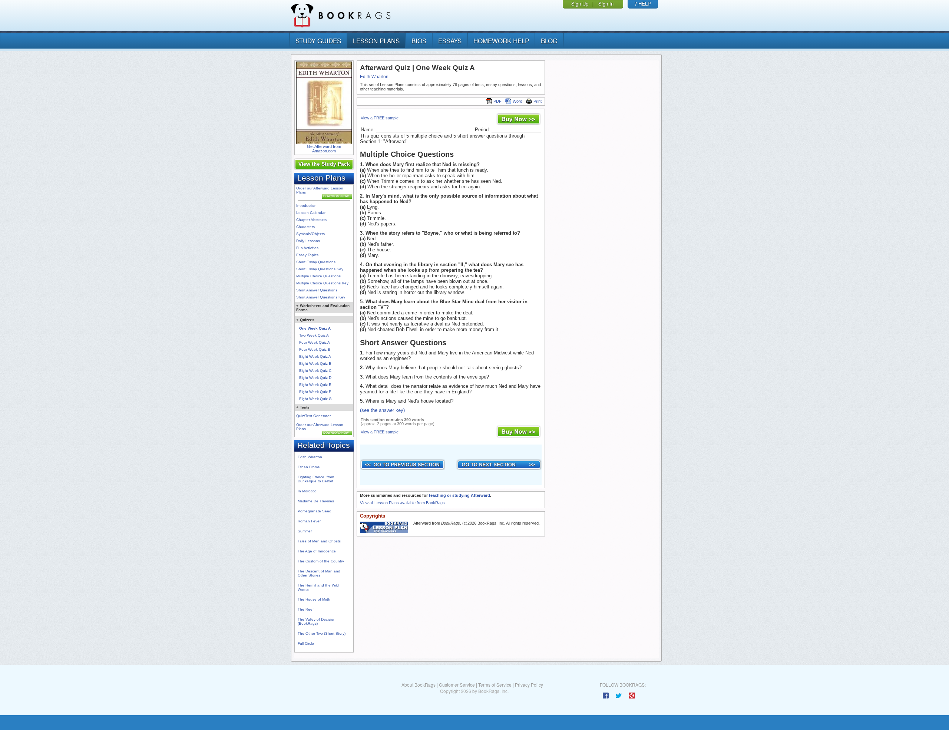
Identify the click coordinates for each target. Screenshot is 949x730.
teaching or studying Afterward (459, 495)
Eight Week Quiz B (315, 363)
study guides (318, 40)
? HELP (642, 3)
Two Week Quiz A (314, 335)
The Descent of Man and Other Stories (319, 573)
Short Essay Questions (315, 262)
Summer (305, 531)
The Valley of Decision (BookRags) (316, 621)
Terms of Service (495, 684)
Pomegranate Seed (314, 511)
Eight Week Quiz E (315, 385)
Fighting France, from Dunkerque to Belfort (316, 479)
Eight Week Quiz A (315, 356)
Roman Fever (309, 521)
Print (537, 101)
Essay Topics (307, 255)
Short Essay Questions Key (319, 269)
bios (418, 40)
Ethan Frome (309, 467)
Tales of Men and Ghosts (319, 541)
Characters (305, 227)
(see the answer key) (382, 410)
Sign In (606, 3)
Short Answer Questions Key (320, 297)
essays (450, 40)
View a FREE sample (380, 118)
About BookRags (418, 684)
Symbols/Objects (310, 234)
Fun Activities (307, 248)
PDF (497, 101)
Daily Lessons (308, 241)
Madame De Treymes (316, 501)
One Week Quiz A (315, 328)
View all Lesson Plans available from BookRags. (403, 503)
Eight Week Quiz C (315, 371)
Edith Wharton (310, 457)
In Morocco (307, 491)
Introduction (306, 206)
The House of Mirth (314, 599)
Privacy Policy (529, 684)
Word (517, 101)
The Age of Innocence (317, 551)
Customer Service (457, 684)
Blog (549, 40)
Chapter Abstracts (311, 220)
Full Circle (306, 643)
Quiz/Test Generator (313, 416)
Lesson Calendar (310, 213)
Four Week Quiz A (314, 342)
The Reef (306, 609)
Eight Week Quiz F (315, 392)
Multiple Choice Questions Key (322, 283)
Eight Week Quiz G (315, 399)
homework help (501, 40)
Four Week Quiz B (314, 349)
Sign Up (579, 3)
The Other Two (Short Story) (321, 633)
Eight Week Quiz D (315, 378)
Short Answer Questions (316, 290)
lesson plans (376, 40)
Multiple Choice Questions (318, 276)
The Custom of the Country (321, 561)
